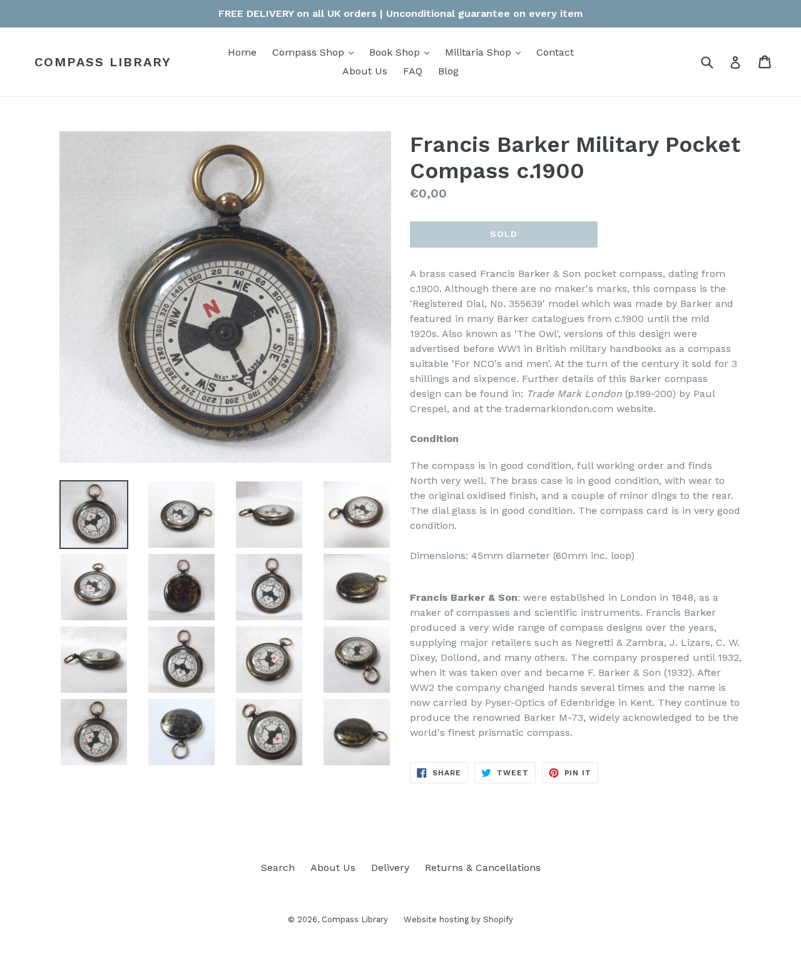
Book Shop (402, 52)
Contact (555, 52)
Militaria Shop (486, 52)
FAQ (412, 71)
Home (242, 52)
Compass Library (102, 61)
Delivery (390, 867)
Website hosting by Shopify (458, 919)
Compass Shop (316, 52)
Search (278, 867)
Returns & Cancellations (483, 867)
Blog (448, 71)
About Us (364, 71)
